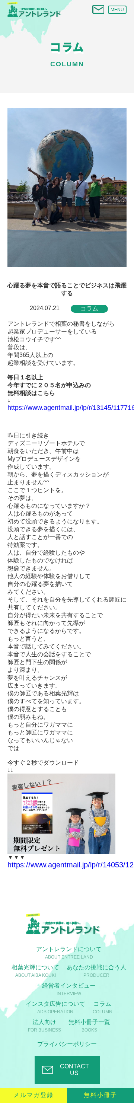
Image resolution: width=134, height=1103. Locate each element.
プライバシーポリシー (67, 1044)
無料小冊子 (100, 1095)
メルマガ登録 (33, 1095)
